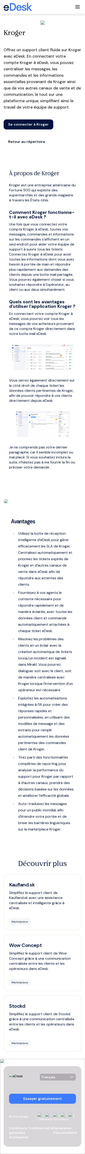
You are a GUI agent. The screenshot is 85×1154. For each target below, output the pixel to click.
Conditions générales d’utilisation (19, 1132)
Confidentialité (41, 1128)
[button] (28, 124)
